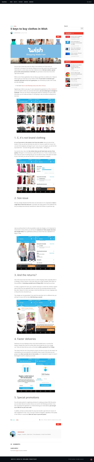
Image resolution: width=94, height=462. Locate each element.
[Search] (82, 28)
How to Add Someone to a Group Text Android (76, 85)
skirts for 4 (50, 420)
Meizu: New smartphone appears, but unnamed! (76, 49)
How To (15, 1)
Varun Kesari (17, 32)
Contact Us (19, 459)
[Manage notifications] (91, 459)
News (11, 1)
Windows (31, 1)
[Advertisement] (47, 16)
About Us (13, 459)
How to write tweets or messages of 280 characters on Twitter (76, 43)
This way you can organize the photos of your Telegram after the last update (76, 67)
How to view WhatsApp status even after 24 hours (34, 86)
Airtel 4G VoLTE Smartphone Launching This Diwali (76, 37)
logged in (17, 450)
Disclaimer (25, 459)
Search (66, 26)
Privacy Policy (33, 459)
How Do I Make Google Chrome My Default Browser (76, 73)
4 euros (46, 420)
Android (26, 1)
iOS (49, 89)
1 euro (42, 420)
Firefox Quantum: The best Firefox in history (76, 54)
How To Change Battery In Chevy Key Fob (76, 79)
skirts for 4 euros (56, 420)
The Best (20, 1)
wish (60, 420)
